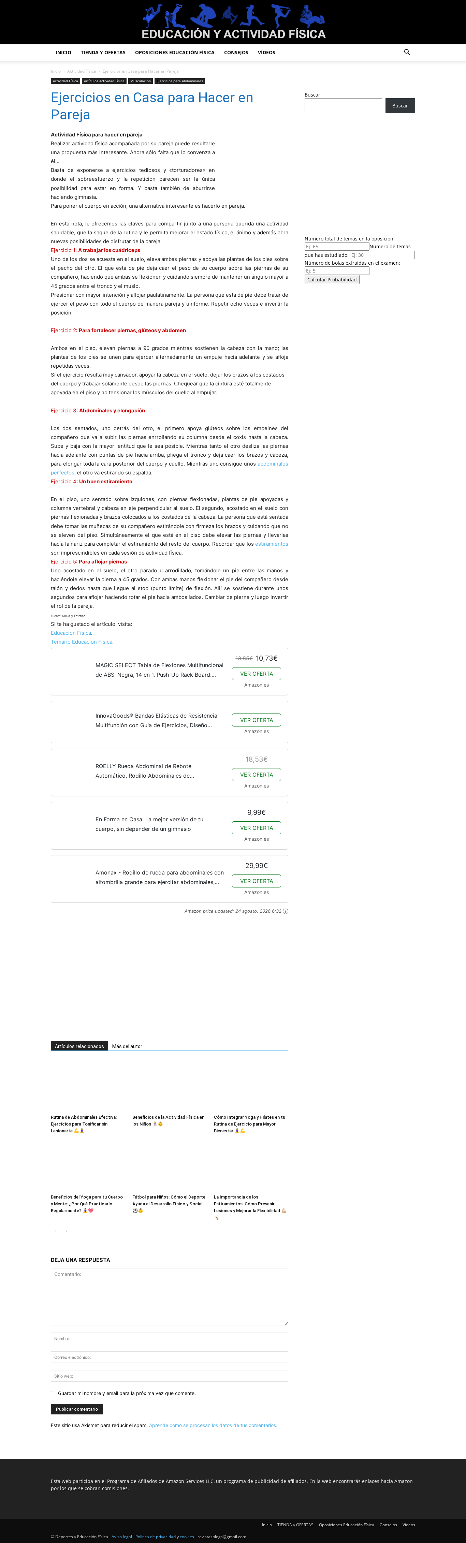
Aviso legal (122, 1537)
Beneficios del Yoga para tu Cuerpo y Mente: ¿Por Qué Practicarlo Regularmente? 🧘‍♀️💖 (87, 1203)
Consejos (236, 52)
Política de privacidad (155, 1537)
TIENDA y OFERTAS (103, 52)
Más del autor (127, 1046)
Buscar (312, 94)
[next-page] (66, 1231)
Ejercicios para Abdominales (180, 80)
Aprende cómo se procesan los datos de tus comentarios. (213, 1425)
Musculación (140, 80)
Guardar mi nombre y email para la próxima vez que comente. (127, 1393)
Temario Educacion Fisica (81, 641)
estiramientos (271, 544)
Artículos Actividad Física (104, 80)
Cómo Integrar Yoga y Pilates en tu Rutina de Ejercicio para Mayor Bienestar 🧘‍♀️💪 (249, 1124)
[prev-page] (55, 1231)
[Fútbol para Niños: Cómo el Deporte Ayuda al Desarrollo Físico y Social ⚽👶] (169, 1165)
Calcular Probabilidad (332, 279)
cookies (187, 1537)
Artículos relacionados (79, 1046)
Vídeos (266, 52)
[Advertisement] (160, 981)
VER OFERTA (256, 673)
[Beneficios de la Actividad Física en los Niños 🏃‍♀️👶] (169, 1086)
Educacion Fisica (71, 633)
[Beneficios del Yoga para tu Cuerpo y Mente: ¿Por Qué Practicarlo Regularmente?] (88, 1165)
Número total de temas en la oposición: (350, 238)
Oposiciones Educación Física (175, 52)
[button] (407, 53)
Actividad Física (81, 71)
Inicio (63, 52)
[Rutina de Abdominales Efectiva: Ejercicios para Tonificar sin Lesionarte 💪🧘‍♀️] (88, 1086)
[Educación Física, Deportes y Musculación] (233, 22)
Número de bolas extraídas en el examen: (352, 263)
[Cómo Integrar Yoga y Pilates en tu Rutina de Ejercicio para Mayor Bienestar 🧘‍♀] (251, 1086)
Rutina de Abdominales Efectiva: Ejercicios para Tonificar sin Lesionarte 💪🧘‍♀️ (84, 1124)
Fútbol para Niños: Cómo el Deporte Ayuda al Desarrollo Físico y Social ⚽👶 (168, 1203)
